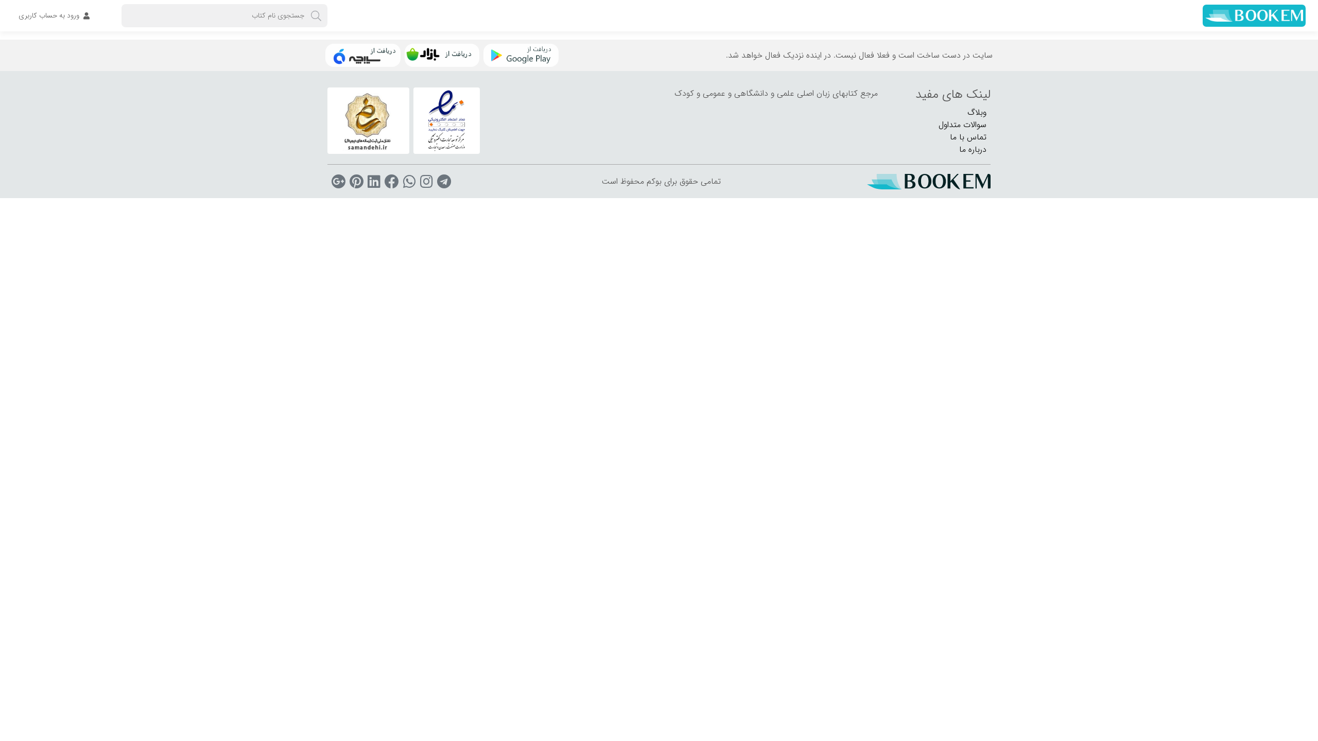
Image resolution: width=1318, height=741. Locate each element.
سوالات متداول (962, 124)
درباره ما (972, 149)
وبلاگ (976, 112)
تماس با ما (968, 137)
